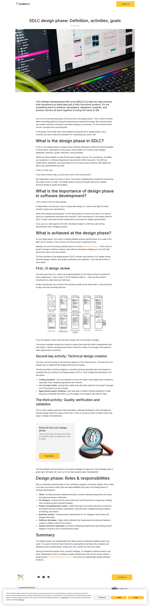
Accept (136, 597)
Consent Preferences (27, 587)
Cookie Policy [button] (65, 597)
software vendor (91, 246)
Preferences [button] (21, 600)
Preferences (102, 597)
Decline (119, 597)
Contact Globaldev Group (59, 557)
